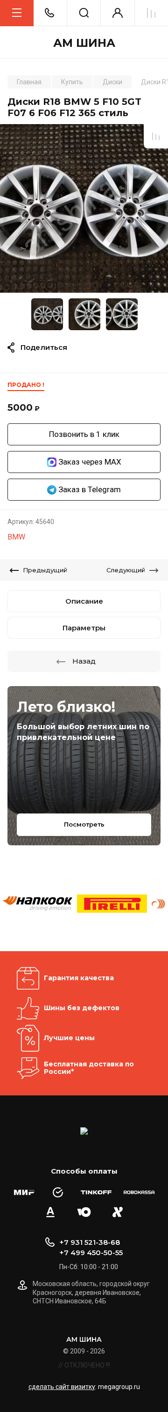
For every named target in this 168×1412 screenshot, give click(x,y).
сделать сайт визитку (61, 1386)
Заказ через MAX (88, 461)
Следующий (125, 570)
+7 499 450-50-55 (91, 1252)
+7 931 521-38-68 (89, 1242)
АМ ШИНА (84, 43)
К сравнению (156, 136)
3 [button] (92, 287)
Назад (84, 661)
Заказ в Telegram (88, 489)
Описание (84, 601)
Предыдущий (45, 570)
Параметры (84, 627)
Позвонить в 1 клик (84, 434)
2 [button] (87, 287)
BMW (16, 536)
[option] (84, 208)
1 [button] (79, 287)
